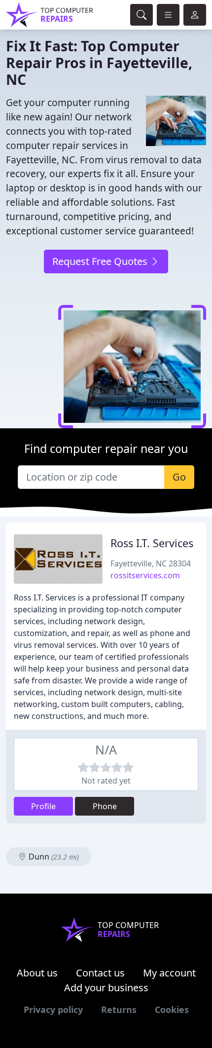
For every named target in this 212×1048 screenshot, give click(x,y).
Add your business (106, 987)
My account (169, 972)
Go (179, 477)
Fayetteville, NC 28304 (150, 563)
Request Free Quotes (101, 261)
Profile (43, 806)
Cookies (172, 1009)
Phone (105, 806)
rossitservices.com (145, 575)
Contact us (100, 972)
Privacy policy (53, 1009)
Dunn (53, 856)
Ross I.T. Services (151, 543)
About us (37, 972)
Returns (119, 1009)
